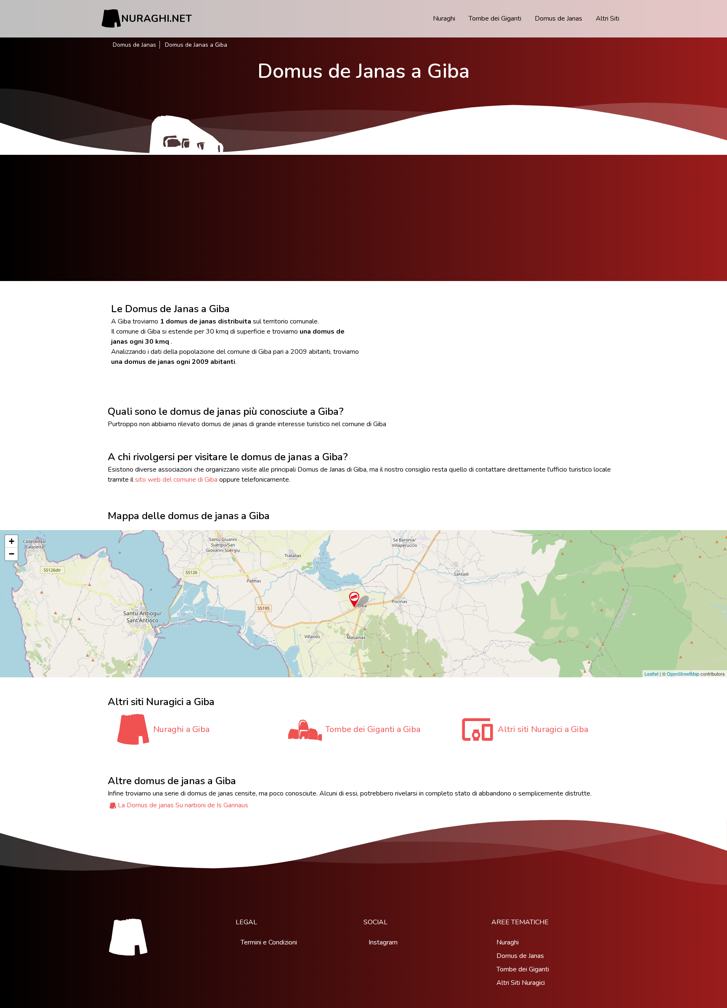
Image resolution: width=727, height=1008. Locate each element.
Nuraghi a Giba (181, 729)
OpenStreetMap (683, 673)
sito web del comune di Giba (176, 479)
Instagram (383, 942)
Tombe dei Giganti (495, 18)
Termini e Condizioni (269, 942)
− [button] (11, 554)
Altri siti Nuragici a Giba (543, 729)
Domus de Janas (558, 18)
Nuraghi (444, 18)
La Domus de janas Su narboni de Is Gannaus (183, 805)
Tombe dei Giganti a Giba (372, 729)
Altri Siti (607, 18)
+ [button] (11, 541)
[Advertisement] (363, 218)
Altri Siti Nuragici (520, 982)
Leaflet (651, 673)
